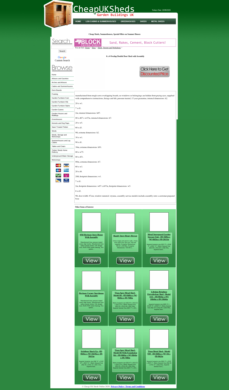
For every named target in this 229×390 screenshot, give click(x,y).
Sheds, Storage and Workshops (109, 48)
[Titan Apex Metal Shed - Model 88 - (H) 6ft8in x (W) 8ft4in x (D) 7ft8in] (125, 289)
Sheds (143, 21)
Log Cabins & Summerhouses (101, 21)
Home (78, 21)
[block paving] (125, 45)
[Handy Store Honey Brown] (125, 231)
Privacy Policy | (118, 386)
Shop (94, 48)
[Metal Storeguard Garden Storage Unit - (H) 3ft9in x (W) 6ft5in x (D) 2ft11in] (159, 230)
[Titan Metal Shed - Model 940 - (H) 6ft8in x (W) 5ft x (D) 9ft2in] (159, 347)
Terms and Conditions (135, 386)
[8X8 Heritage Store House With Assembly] (91, 230)
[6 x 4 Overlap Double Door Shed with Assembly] (89, 88)
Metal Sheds (158, 21)
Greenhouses (128, 21)
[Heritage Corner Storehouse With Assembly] (91, 289)
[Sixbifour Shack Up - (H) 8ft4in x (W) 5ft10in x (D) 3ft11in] (91, 347)
